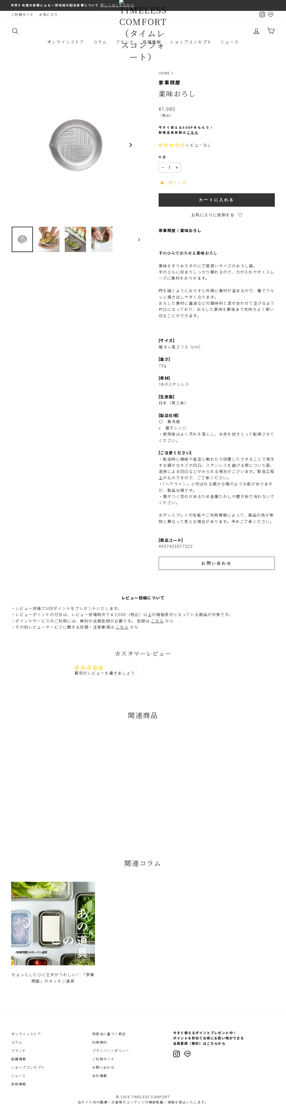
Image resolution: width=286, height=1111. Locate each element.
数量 (163, 157)
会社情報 (99, 1076)
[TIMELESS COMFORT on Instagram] (176, 1054)
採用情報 (18, 1084)
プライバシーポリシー (111, 1051)
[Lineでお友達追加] (187, 1055)
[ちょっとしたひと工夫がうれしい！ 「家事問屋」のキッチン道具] (53, 923)
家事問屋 (170, 83)
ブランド (18, 1051)
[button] (172, 145)
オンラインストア (66, 42)
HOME (164, 73)
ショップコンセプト (191, 42)
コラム (100, 42)
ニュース (229, 42)
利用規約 (99, 1042)
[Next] (130, 145)
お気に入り (48, 15)
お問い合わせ (103, 1068)
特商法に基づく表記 (109, 1034)
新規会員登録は (179, 133)
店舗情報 (18, 1059)
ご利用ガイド (22, 15)
